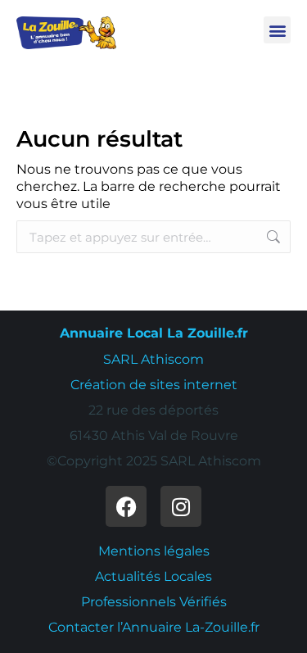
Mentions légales (154, 551)
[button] (277, 29)
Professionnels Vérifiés (154, 602)
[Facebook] (126, 506)
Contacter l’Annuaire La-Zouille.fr (154, 627)
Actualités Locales (153, 576)
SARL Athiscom (153, 359)
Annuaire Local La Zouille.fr (154, 333)
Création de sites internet (153, 384)
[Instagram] (180, 506)
